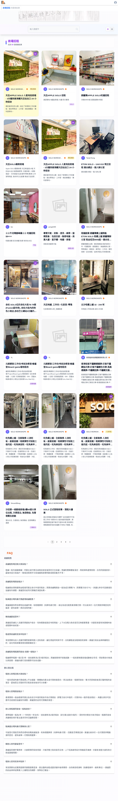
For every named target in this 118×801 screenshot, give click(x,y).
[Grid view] (108, 29)
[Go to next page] (70, 542)
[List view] (112, 29)
